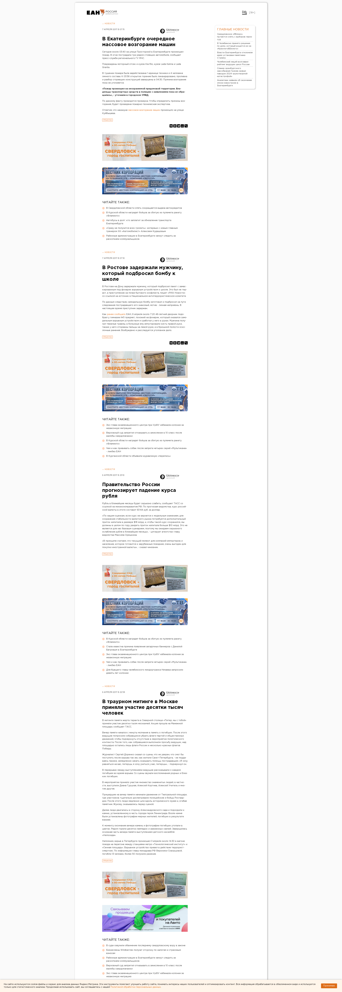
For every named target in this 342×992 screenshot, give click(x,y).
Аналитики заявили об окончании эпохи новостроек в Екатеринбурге (234, 82)
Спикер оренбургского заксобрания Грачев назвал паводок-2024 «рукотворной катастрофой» (232, 72)
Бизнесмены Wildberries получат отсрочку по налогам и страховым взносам (143, 951)
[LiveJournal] (186, 125)
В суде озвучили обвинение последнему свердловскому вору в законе (145, 946)
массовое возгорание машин (144, 110)
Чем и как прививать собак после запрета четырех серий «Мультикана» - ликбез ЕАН (146, 450)
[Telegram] (178, 125)
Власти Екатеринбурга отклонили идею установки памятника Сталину (235, 55)
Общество (107, 120)
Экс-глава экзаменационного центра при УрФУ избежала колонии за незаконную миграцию (145, 426)
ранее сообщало (116, 314)
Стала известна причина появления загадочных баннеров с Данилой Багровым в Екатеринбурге (144, 648)
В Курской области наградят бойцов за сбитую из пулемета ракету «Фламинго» (144, 214)
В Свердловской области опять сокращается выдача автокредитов (144, 208)
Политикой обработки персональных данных (135, 987)
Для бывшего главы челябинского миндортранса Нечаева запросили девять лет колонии (144, 671)
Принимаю (329, 986)
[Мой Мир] (182, 125)
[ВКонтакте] (171, 125)
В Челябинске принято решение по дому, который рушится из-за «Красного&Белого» (234, 46)
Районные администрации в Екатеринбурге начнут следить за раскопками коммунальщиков (141, 237)
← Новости (108, 23)
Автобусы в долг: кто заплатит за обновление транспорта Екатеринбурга (138, 222)
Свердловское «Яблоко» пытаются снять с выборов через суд (234, 36)
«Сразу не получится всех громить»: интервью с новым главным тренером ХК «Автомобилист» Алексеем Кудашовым (142, 229)
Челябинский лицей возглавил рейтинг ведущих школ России (233, 63)
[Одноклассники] (174, 125)
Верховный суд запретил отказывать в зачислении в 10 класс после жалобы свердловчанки (144, 434)
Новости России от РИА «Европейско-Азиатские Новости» (96, 12)
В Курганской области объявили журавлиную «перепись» (138, 456)
